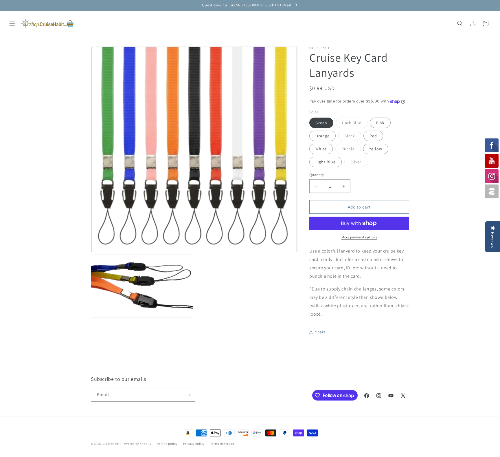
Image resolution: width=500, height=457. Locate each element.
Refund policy (167, 444)
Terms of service (222, 444)
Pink (380, 122)
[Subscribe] (188, 395)
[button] (12, 23)
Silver (358, 163)
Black (352, 137)
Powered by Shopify (136, 444)
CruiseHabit (112, 444)
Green (321, 122)
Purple (351, 150)
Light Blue (325, 161)
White (321, 148)
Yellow (375, 148)
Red (373, 135)
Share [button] (320, 331)
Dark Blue (354, 124)
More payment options (359, 237)
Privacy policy (194, 444)
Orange (322, 135)
